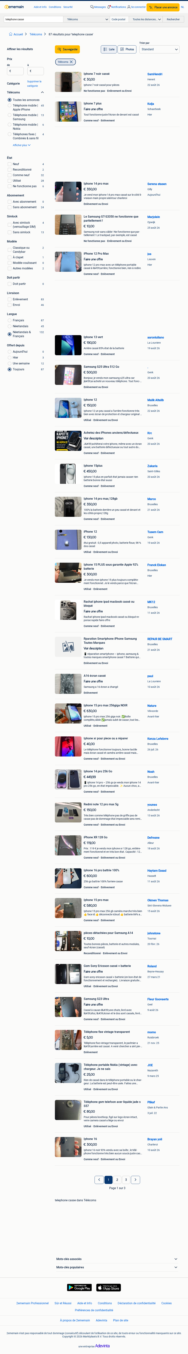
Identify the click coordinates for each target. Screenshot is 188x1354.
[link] (17, 7)
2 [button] (117, 1179)
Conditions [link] (55, 7)
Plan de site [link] (120, 1320)
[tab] (109, 49)
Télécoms (63, 61)
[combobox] (33, 19)
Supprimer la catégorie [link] (34, 83)
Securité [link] (68, 7)
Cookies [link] (166, 1303)
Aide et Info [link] (40, 7)
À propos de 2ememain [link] (75, 1320)
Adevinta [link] (101, 1320)
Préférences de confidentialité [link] (94, 1310)
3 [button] (126, 1179)
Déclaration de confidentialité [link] (137, 1303)
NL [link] (182, 7)
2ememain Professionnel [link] (32, 1303)
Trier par (144, 42)
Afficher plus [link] (20, 145)
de (8, 65)
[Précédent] (99, 1180)
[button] (116, 7)
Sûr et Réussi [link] (63, 1303)
